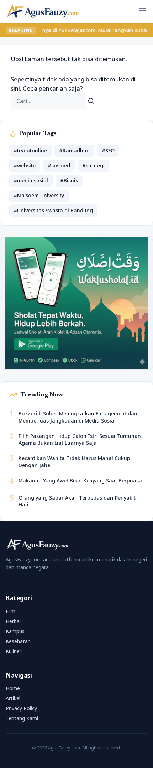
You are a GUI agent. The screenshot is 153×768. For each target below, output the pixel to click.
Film (10, 611)
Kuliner (13, 651)
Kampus (15, 631)
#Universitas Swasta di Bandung (53, 210)
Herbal (13, 621)
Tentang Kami (22, 718)
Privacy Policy (21, 708)
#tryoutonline (30, 150)
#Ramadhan (74, 150)
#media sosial (31, 180)
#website (25, 165)
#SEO (108, 150)
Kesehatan (18, 641)
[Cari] (91, 101)
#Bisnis (69, 180)
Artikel (13, 698)
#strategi (93, 165)
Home (13, 688)
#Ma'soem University (39, 195)
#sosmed (59, 165)
